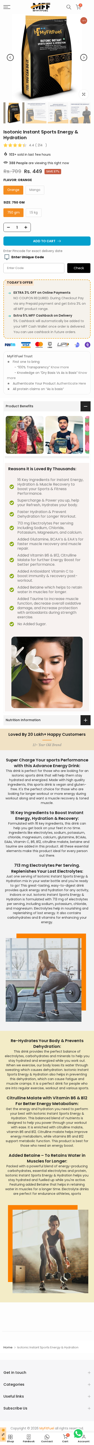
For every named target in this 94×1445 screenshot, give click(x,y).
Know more (60, 367)
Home (8, 1347)
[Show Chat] (79, 1433)
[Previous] (10, 57)
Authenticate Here (71, 383)
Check (79, 268)
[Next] (83, 57)
